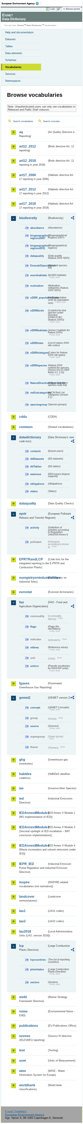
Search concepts (51, 121)
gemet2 (24, 697)
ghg (22, 759)
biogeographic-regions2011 (38, 247)
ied (21, 798)
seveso (24, 1036)
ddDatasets (37, 458)
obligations (37, 483)
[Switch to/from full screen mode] (59, 9)
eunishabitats (38, 275)
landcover (26, 896)
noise (23, 1011)
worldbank (27, 1085)
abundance (37, 227)
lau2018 (25, 931)
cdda (23, 416)
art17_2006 (27, 175)
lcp (21, 945)
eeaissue (35, 474)
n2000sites (36, 343)
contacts (35, 451)
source (34, 726)
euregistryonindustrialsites (33, 577)
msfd (23, 997)
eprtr (22, 513)
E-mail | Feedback (15, 1111)
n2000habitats (38, 330)
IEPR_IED (26, 864)
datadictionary (30, 437)
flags (33, 626)
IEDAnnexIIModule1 (33, 813)
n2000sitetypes (38, 352)
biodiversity (28, 218)
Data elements (13, 53)
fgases (24, 683)
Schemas (10, 60)
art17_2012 (27, 189)
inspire (24, 882)
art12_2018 (27, 160)
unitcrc (34, 666)
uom (22, 1060)
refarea (34, 647)
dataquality (37, 255)
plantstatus (37, 969)
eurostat (25, 592)
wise (22, 1071)
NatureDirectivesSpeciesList (38, 382)
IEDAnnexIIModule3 (33, 827)
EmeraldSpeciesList (38, 265)
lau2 (22, 921)
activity (34, 527)
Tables (9, 46)
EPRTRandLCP (31, 559)
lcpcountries (38, 959)
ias (21, 788)
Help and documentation (19, 32)
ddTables (36, 466)
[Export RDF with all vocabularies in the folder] (72, 218)
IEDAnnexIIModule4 (33, 845)
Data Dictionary (34, 25)
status (34, 491)
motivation (37, 285)
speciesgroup (38, 404)
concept (35, 707)
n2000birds (37, 310)
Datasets (10, 39)
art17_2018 (27, 203)
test (22, 1050)
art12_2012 (27, 146)
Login (52, 9)
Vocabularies (13, 67)
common (26, 427)
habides (25, 774)
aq (21, 132)
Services (10, 73)
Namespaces (13, 80)
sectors (34, 982)
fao (21, 602)
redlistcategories (38, 392)
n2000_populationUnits (38, 297)
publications (28, 1025)
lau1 (22, 911)
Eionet (21, 25)
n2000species (38, 365)
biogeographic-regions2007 (38, 237)
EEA (21, 3)
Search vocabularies (23, 121)
